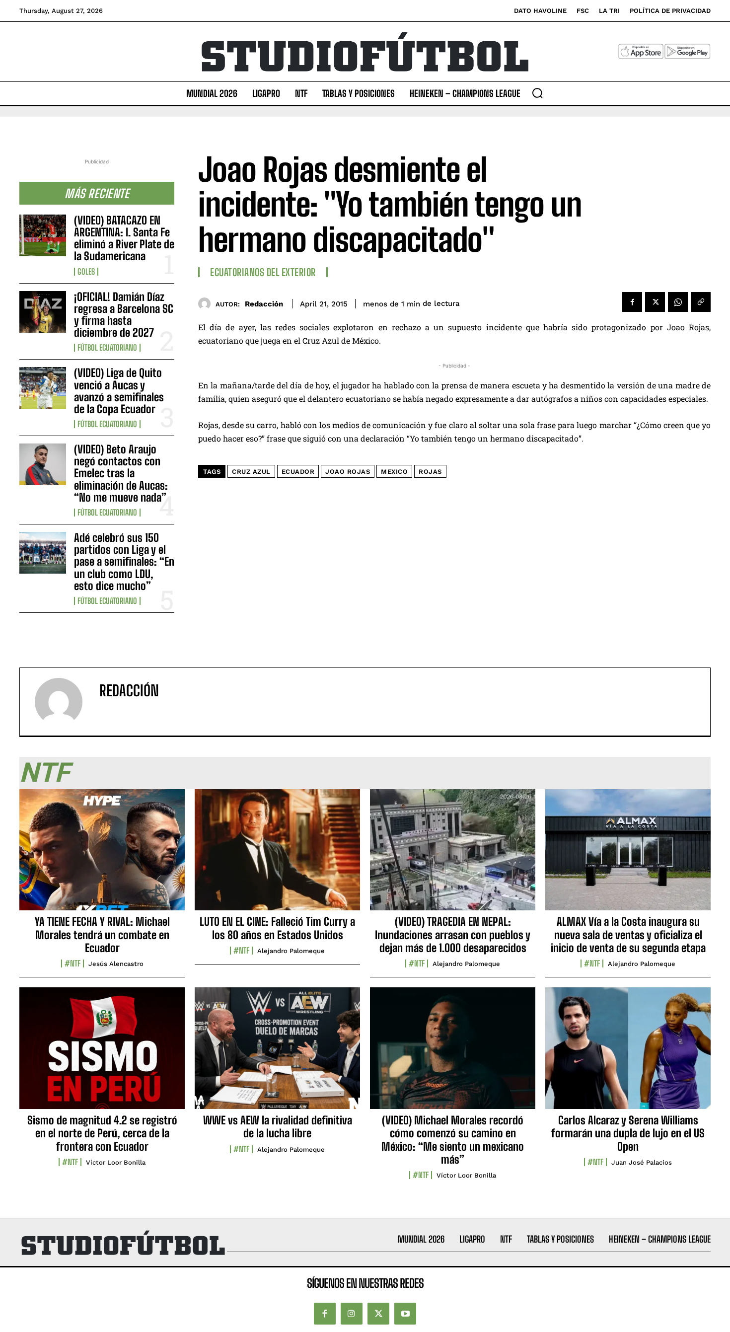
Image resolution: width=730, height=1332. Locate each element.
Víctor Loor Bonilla (116, 1162)
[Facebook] (632, 302)
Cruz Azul (251, 471)
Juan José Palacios (641, 1162)
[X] (655, 302)
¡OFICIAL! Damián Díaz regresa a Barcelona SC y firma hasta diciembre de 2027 (123, 315)
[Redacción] (207, 303)
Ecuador (298, 471)
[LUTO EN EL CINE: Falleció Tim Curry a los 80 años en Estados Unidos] (277, 855)
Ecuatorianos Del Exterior (263, 272)
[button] (537, 93)
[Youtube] (405, 1314)
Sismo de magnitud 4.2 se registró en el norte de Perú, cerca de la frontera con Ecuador (102, 1133)
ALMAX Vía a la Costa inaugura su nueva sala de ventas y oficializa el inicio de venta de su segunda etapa (628, 935)
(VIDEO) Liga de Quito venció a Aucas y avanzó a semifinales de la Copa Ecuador (119, 391)
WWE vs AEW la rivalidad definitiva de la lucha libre (277, 1126)
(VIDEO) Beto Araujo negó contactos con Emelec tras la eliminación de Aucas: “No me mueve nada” (121, 473)
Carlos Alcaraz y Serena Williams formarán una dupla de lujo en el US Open (628, 1133)
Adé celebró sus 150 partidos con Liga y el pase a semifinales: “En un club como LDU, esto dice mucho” (124, 561)
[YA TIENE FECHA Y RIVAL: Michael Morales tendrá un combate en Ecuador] (102, 855)
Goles (86, 272)
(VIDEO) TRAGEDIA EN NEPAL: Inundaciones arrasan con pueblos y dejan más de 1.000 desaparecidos (452, 935)
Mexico (394, 471)
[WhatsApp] (678, 302)
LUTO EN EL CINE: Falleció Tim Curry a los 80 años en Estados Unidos (277, 928)
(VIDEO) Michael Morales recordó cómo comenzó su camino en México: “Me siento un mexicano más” (452, 1139)
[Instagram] (352, 1314)
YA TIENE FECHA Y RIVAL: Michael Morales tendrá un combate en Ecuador (102, 935)
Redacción (264, 303)
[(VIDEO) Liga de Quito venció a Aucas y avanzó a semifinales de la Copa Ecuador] (42, 388)
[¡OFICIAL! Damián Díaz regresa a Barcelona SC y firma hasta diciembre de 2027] (42, 312)
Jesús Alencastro (116, 963)
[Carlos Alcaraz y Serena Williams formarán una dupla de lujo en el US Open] (628, 1053)
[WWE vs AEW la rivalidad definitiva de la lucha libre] (277, 1053)
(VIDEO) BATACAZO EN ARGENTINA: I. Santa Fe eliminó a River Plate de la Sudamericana (124, 238)
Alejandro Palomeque (291, 951)
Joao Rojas (347, 471)
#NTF (72, 963)
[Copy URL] (701, 302)
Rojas (430, 471)
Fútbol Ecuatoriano (107, 348)
